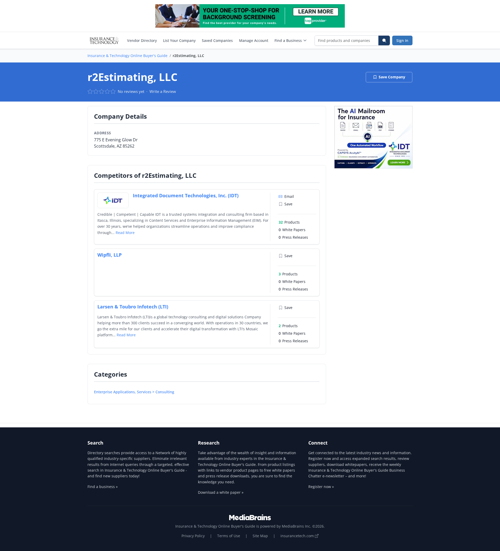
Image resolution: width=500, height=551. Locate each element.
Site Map (260, 535)
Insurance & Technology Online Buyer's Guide (127, 55)
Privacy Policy (193, 535)
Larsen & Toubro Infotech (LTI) (132, 306)
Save (288, 203)
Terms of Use (228, 535)
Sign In (402, 40)
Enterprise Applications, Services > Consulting (134, 391)
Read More (125, 232)
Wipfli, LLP (109, 255)
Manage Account (253, 40)
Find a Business (288, 40)
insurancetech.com (297, 535)
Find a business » (103, 486)
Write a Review (162, 91)
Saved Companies (217, 40)
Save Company (392, 76)
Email (289, 196)
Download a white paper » (220, 492)
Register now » (321, 486)
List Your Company (179, 40)
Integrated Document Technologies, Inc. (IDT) (186, 195)
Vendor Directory (142, 40)
